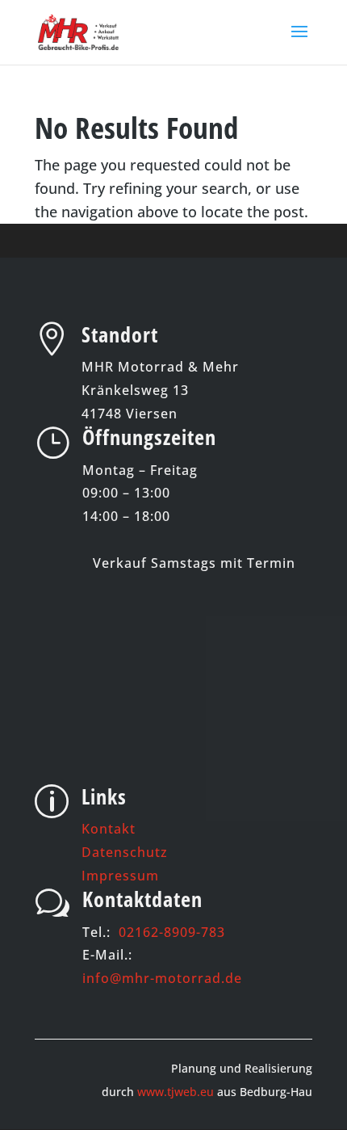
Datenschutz (125, 852)
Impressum (120, 875)
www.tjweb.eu (175, 1091)
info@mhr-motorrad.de (162, 978)
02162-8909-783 (172, 932)
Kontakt (109, 829)
